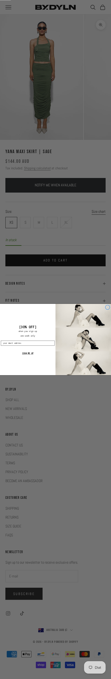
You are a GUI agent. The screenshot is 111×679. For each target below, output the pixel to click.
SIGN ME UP (27, 353)
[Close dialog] (107, 307)
